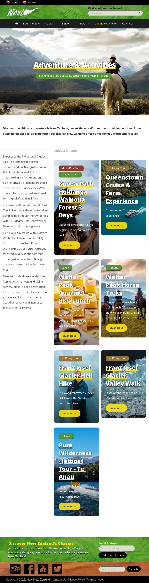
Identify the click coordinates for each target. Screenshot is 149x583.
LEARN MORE (69, 245)
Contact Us (59, 579)
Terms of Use (94, 579)
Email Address (108, 543)
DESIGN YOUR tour (106, 23)
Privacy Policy (76, 579)
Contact (128, 23)
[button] (115, 11)
